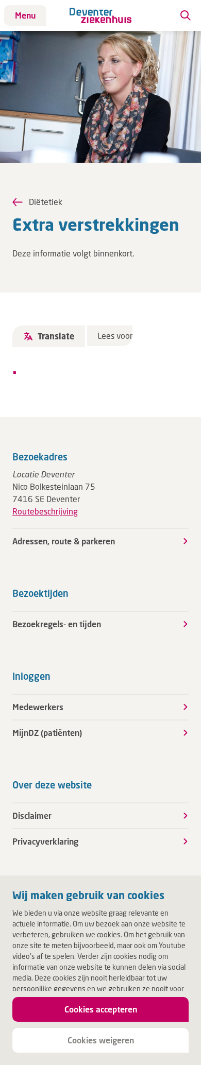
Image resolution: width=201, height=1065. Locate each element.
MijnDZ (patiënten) (47, 732)
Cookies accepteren (100, 1009)
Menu (25, 15)
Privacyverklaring (45, 841)
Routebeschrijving (45, 511)
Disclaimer (32, 815)
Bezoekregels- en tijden (56, 624)
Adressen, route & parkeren (63, 541)
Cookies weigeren (101, 1040)
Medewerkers (37, 707)
